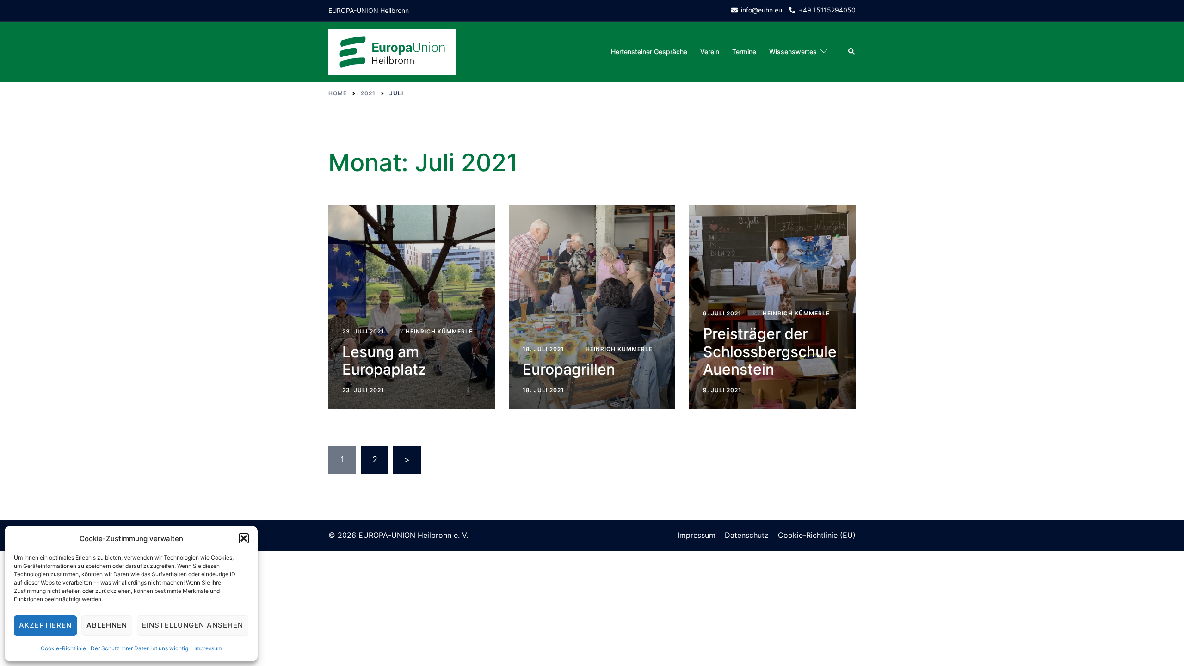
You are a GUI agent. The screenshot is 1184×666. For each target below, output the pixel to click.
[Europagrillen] (592, 307)
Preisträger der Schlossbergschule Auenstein (770, 351)
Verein (709, 52)
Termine (744, 52)
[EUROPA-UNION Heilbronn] (392, 51)
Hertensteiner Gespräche (649, 52)
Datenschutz (747, 535)
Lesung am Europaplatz (384, 360)
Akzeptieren (45, 625)
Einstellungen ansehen (192, 625)
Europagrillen (569, 369)
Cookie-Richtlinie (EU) (817, 535)
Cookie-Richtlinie (63, 648)
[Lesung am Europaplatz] (411, 307)
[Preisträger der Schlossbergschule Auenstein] (772, 307)
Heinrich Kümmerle (439, 331)
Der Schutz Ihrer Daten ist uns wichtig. (140, 648)
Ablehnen (106, 625)
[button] (243, 538)
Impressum (208, 648)
